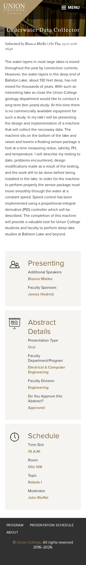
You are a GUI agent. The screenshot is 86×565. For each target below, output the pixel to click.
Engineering (38, 387)
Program (15, 525)
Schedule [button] (43, 435)
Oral (31, 347)
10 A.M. (34, 451)
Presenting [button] (46, 263)
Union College (29, 542)
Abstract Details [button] (42, 327)
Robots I (35, 482)
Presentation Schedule (52, 525)
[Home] (12, 7)
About (12, 532)
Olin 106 (35, 467)
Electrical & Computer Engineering (46, 370)
